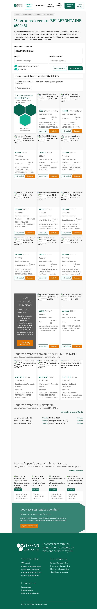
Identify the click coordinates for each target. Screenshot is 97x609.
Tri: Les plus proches (23, 88)
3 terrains (80, 418)
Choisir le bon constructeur (59, 572)
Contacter (54, 131)
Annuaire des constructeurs (30, 576)
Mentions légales (27, 590)
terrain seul (23, 69)
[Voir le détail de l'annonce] (48, 113)
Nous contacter (26, 587)
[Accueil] (18, 6)
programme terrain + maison (29, 66)
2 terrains (80, 421)
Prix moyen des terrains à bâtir (31, 572)
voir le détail (43, 131)
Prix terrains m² (59, 5)
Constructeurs (39, 5)
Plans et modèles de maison (59, 569)
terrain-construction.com (25, 130)
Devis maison (79, 6)
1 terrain (45, 418)
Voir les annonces (75, 68)
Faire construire (50, 5)
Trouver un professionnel (25, 343)
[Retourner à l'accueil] (30, 547)
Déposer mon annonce (29, 526)
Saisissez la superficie (57, 61)
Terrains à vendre (29, 5)
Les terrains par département (30, 569)
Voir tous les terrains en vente (31, 566)
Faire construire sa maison (59, 563)
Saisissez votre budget (23, 61)
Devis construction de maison (60, 566)
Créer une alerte (59, 68)
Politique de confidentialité (30, 593)
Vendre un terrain (69, 6)
